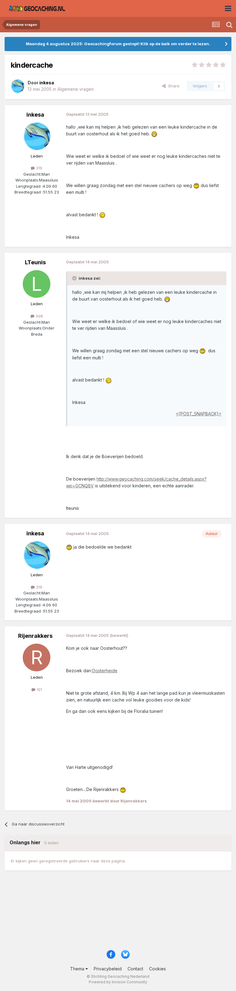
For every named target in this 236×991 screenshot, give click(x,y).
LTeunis (35, 262)
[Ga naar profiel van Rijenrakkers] (36, 657)
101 (38, 689)
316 (38, 168)
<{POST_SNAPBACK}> (199, 413)
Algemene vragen (75, 89)
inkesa (35, 114)
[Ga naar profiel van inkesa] (17, 86)
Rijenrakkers (35, 636)
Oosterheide (104, 670)
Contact (135, 968)
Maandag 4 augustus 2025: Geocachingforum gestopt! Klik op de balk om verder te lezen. (118, 43)
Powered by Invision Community (118, 982)
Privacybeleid (108, 968)
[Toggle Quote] (75, 278)
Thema (77, 968)
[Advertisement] (118, 913)
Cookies (157, 968)
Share (172, 85)
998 (38, 316)
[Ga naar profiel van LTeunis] (36, 284)
